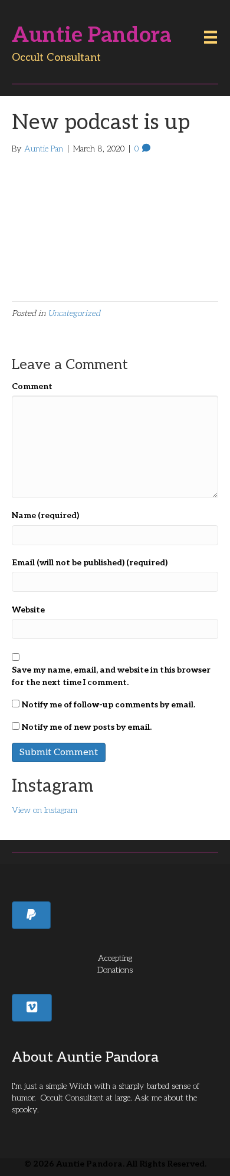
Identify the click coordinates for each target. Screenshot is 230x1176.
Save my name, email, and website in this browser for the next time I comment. (111, 676)
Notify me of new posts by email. (87, 727)
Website (28, 610)
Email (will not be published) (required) (89, 563)
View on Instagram (44, 810)
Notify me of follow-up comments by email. (108, 705)
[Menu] (210, 37)
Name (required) (45, 515)
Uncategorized (74, 313)
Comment (32, 386)
